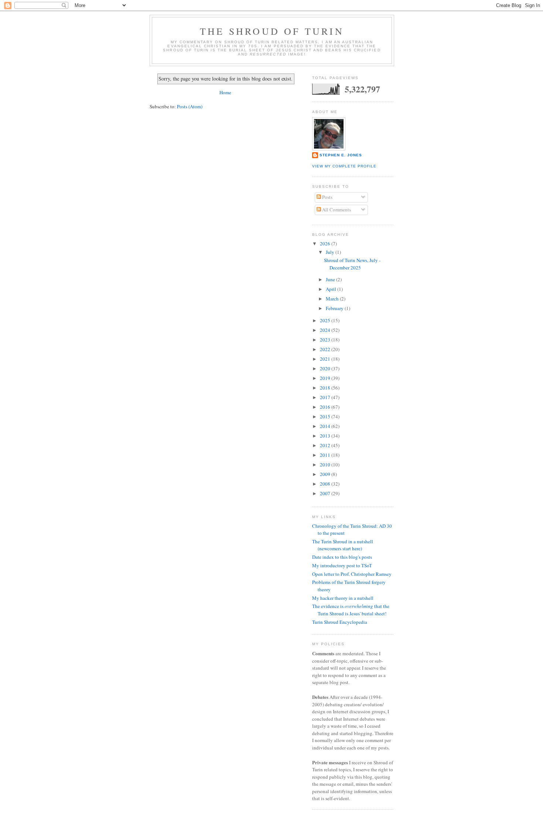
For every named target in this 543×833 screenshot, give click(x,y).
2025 (325, 320)
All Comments (336, 209)
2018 (325, 387)
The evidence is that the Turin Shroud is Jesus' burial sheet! (350, 610)
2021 (325, 359)
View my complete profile (344, 166)
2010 (325, 464)
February (335, 308)
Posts (326, 197)
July (330, 252)
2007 (325, 493)
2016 (325, 407)
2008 (325, 483)
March (333, 298)
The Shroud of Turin (272, 31)
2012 (325, 445)
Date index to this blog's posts (342, 557)
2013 (325, 435)
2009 (325, 474)
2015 (325, 416)
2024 (325, 330)
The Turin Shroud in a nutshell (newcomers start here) (342, 545)
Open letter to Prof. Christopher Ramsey (352, 574)
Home (225, 92)
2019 (325, 378)
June (331, 279)
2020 (325, 368)
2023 (325, 339)
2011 (325, 455)
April (331, 289)
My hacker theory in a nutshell (342, 598)
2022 (325, 349)
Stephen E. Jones (341, 155)
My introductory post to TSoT (342, 565)
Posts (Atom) (189, 106)
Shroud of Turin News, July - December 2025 (352, 264)
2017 (325, 397)
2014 (325, 426)
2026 (325, 243)
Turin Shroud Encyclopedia (339, 622)
